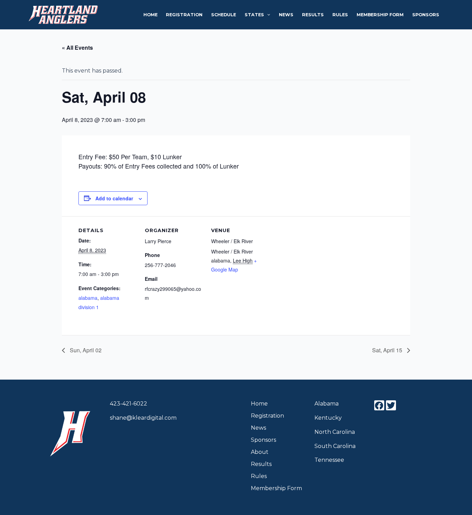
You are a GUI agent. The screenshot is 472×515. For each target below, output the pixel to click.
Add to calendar (114, 198)
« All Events (77, 47)
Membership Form (380, 14)
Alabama (326, 403)
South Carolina (335, 446)
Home (150, 14)
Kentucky (328, 417)
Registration (184, 14)
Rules (340, 14)
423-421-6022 (128, 403)
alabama (87, 297)
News (286, 14)
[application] (267, 15)
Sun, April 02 (85, 350)
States (254, 14)
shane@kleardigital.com (143, 417)
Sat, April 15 (388, 350)
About (259, 452)
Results (313, 14)
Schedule (223, 14)
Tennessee (329, 460)
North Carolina (334, 432)
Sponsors (425, 14)
